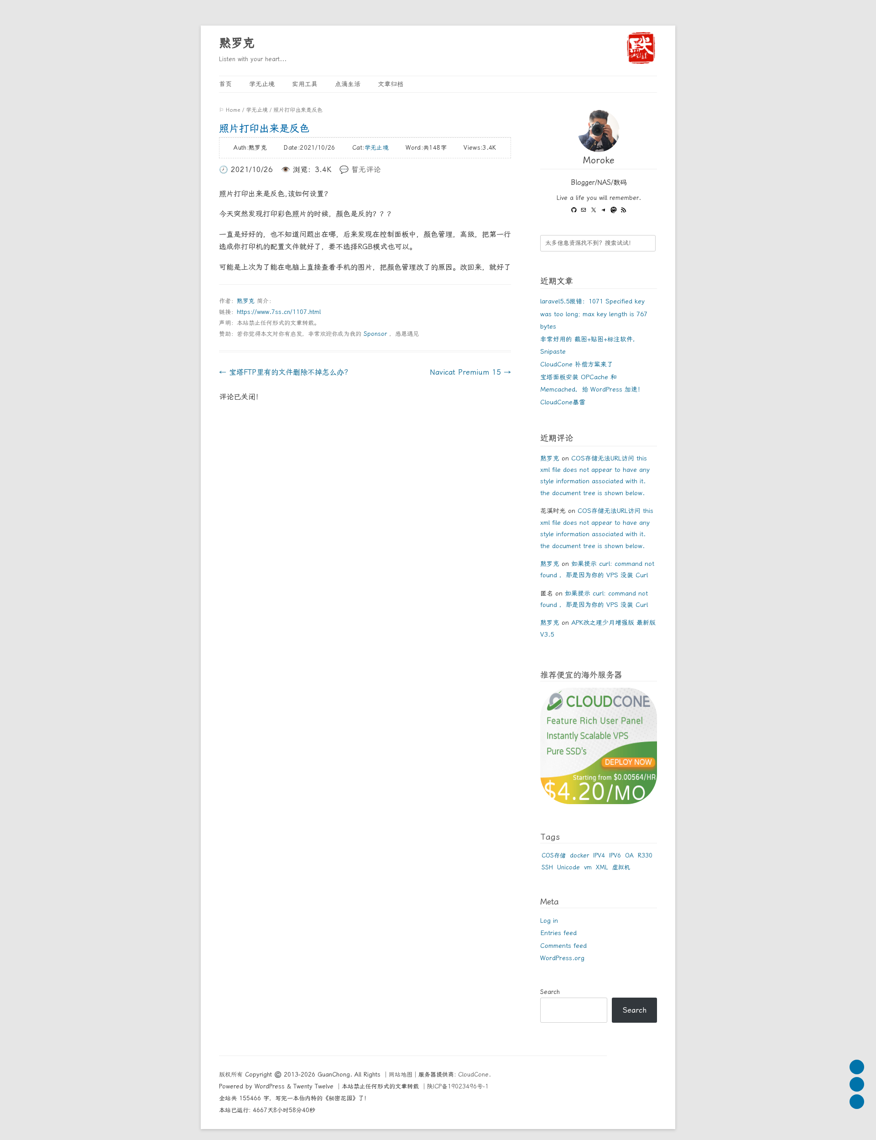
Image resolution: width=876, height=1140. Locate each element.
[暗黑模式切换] (857, 1101)
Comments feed (563, 945)
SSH (547, 867)
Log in (549, 920)
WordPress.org (562, 958)
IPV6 (615, 855)
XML (602, 867)
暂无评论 (366, 169)
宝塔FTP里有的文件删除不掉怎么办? (283, 372)
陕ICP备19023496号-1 (458, 1086)
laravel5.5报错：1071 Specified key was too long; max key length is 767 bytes (593, 314)
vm (588, 867)
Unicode (568, 867)
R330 (645, 855)
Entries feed (558, 932)
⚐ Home (229, 110)
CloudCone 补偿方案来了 (576, 364)
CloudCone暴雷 (562, 402)
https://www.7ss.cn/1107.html (279, 312)
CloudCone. (474, 1074)
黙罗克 (237, 43)
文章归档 (390, 84)
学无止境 (262, 84)
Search (550, 991)
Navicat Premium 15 (470, 372)
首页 (225, 84)
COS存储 (554, 855)
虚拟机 (621, 867)
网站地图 (400, 1074)
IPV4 (599, 855)
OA (629, 855)
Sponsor (375, 333)
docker (579, 855)
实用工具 (305, 84)
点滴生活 (347, 84)
